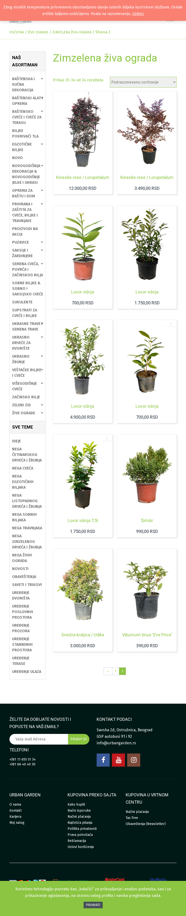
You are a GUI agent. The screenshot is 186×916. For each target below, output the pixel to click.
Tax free (132, 818)
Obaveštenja (24, 576)
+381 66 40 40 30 (22, 764)
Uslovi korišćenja (81, 847)
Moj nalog (16, 823)
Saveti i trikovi (27, 584)
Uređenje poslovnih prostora (22, 612)
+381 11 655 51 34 (22, 759)
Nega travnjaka (27, 528)
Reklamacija (77, 841)
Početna (16, 32)
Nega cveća (22, 468)
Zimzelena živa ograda (72, 32)
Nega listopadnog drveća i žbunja (27, 501)
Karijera (15, 817)
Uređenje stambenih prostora (22, 644)
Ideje (16, 441)
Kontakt (15, 810)
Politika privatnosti (82, 829)
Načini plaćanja (79, 817)
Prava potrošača (80, 835)
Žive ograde (38, 32)
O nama (15, 804)
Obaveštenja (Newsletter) (146, 824)
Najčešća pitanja (80, 823)
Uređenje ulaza (26, 671)
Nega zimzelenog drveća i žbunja (27, 541)
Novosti (20, 568)
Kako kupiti (76, 804)
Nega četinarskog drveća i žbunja (27, 454)
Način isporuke (79, 810)
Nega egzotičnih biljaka (23, 482)
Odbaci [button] (138, 14)
